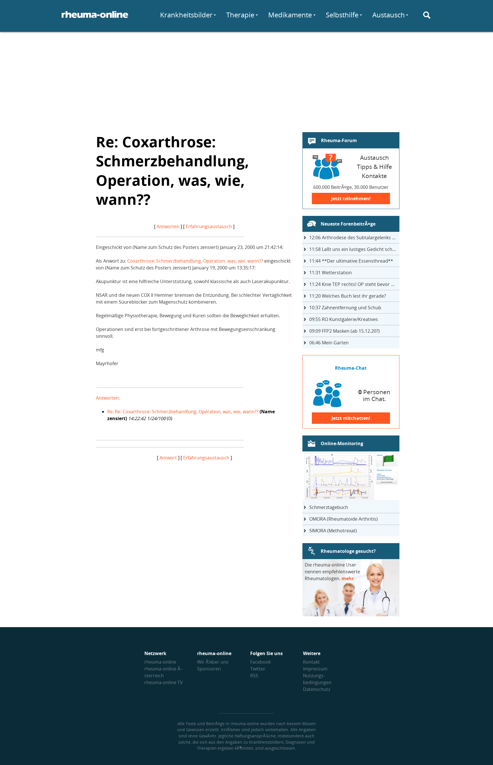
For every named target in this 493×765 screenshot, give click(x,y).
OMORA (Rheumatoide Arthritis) (343, 519)
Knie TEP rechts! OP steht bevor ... (351, 284)
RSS (254, 675)
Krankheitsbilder (186, 14)
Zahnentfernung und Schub (345, 307)
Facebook (260, 662)
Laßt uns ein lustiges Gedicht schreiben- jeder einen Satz (354, 249)
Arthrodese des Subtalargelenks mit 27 (354, 237)
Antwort (168, 458)
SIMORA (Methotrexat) (333, 530)
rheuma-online (160, 662)
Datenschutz (316, 689)
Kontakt (311, 662)
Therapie (240, 14)
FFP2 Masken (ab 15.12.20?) (344, 331)
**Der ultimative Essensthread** (351, 261)
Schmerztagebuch (328, 507)
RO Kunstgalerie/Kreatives (343, 319)
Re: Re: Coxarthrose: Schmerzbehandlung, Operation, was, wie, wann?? (182, 411)
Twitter (257, 669)
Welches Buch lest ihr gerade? (347, 296)
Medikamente (290, 14)
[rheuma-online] (95, 18)
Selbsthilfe (342, 14)
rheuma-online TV (163, 682)
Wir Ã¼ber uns (213, 662)
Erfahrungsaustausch (209, 226)
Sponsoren (209, 669)
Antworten (168, 226)
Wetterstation (330, 272)
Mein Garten (329, 342)
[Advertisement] (246, 78)
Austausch (388, 14)
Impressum (315, 669)
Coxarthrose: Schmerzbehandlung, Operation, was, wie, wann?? (195, 261)
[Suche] (426, 15)
